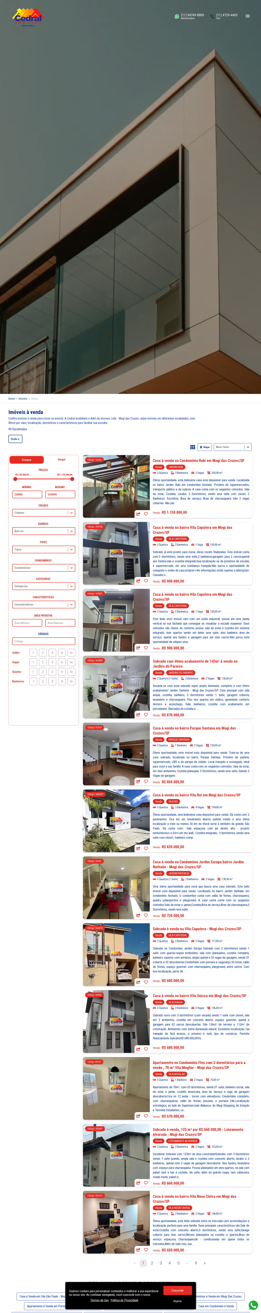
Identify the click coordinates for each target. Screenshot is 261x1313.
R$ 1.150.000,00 (64, 474)
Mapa (206, 447)
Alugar (62, 459)
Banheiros (18, 681)
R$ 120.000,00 (22, 474)
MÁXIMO (60, 487)
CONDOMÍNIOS (43, 560)
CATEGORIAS (43, 578)
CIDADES (43, 505)
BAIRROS (43, 523)
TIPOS (43, 542)
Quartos (16, 671)
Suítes (16, 652)
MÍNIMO (26, 487)
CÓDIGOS (43, 633)
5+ (71, 653)
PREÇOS (43, 469)
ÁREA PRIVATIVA (43, 615)
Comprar (27, 459)
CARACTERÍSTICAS (43, 597)
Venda (14, 439)
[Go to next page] (205, 1263)
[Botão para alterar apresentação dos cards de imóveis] (192, 447)
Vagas (15, 662)
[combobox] (216, 447)
